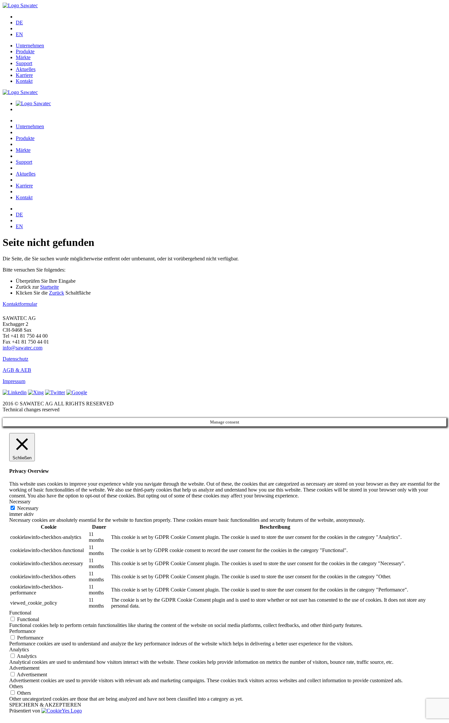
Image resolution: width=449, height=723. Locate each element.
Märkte (23, 57)
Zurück (56, 293)
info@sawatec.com (22, 347)
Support (24, 63)
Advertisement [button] (24, 668)
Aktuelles (25, 69)
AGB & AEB (17, 370)
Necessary (27, 508)
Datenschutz (15, 359)
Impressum (14, 381)
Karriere (24, 75)
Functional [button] (20, 612)
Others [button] (16, 686)
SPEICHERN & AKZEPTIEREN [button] (45, 705)
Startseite (49, 287)
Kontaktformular (20, 304)
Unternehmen (30, 45)
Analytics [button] (19, 649)
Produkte (25, 51)
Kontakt (24, 81)
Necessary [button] (20, 501)
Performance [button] (22, 631)
